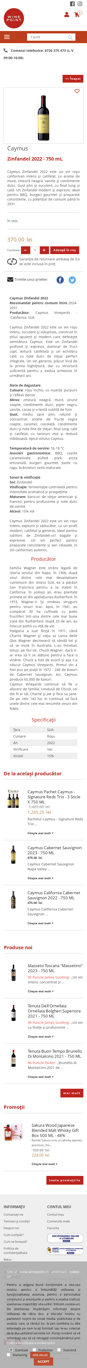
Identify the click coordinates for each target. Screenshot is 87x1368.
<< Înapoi (73, 79)
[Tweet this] (72, 280)
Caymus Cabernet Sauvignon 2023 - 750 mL (55, 850)
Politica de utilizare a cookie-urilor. (31, 1343)
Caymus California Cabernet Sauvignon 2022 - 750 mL (54, 895)
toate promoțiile (64, 1180)
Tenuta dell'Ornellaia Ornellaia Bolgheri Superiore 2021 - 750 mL (54, 1011)
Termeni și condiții (17, 1221)
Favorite (53, 1228)
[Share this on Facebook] (60, 280)
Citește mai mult (39, 833)
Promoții (14, 1107)
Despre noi (11, 1228)
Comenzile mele (58, 1221)
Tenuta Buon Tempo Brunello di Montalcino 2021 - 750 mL (55, 1053)
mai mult (71, 1093)
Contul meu (55, 1214)
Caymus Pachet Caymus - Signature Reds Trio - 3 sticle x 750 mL (54, 797)
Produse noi (18, 947)
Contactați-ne (13, 1214)
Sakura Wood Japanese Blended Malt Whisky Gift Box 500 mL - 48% (55, 1130)
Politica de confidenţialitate (15, 1250)
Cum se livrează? (15, 1241)
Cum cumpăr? (14, 1235)
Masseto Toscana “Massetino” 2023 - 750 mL (55, 968)
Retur (8, 1259)
